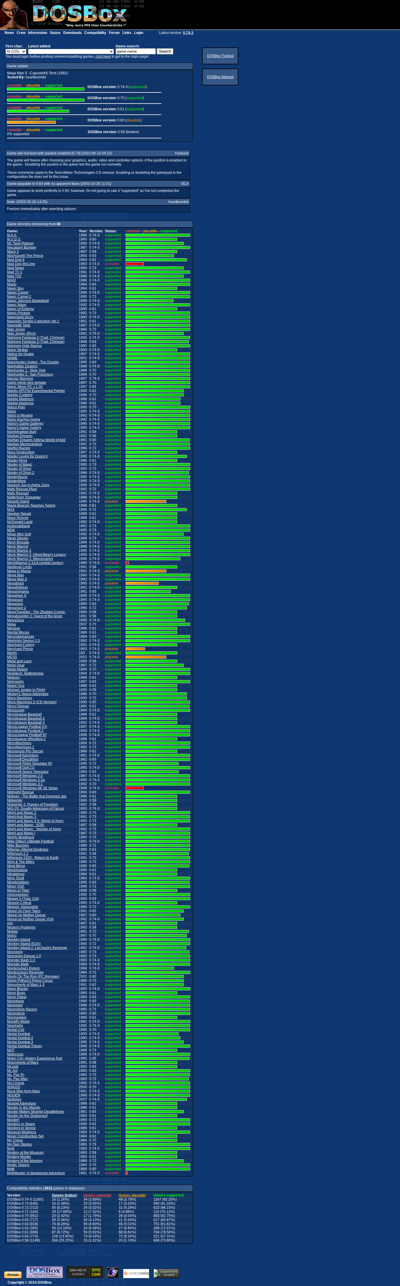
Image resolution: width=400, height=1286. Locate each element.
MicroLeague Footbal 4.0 (27, 727)
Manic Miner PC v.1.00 (25, 387)
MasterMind (16, 481)
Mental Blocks (18, 632)
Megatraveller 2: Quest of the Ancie (34, 616)
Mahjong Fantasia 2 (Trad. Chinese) (35, 338)
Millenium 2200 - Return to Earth (33, 858)
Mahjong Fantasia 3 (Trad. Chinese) (35, 342)
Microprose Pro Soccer (25, 751)
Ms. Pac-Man (17, 1079)
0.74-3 (188, 33)
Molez (12, 935)
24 (85, 1208)
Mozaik (12, 1067)
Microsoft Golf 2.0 (21, 768)
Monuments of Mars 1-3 (26, 985)
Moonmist (15, 1005)
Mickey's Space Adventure (28, 694)
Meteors (13, 677)
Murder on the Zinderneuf (27, 1116)
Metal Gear (16, 665)
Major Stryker (17, 350)
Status (55, 33)
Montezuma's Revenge (25, 972)
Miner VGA (15, 886)
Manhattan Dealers (22, 366)
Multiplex (14, 1099)
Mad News (15, 268)
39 (54, 1220)
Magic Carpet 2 (19, 297)
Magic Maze (16, 305)
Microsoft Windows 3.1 (25, 784)
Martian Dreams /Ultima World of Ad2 (36, 440)
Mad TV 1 (14, 272)
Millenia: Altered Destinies (27, 849)
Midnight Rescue (20, 792)
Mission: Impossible (22, 907)
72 (121, 1236)
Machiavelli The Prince (25, 256)
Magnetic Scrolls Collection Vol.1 (33, 321)
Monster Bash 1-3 (21, 960)
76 (54, 1224)
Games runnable (97, 1195)
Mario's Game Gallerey (25, 424)
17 (121, 1203)
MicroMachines (19, 743)
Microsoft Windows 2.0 (25, 776)
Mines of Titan (18, 890)
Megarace (15, 600)
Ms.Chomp (15, 1083)
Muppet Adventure (21, 1103)
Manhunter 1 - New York (26, 370)
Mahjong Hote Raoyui (24, 346)
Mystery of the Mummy (24, 1161)
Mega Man (15, 575)
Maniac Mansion (20, 378)
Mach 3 (13, 252)
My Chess (15, 1140)
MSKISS (13, 1087)
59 (85, 1232)
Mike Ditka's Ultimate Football (30, 841)
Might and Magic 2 (21, 813)
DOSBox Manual (220, 77)
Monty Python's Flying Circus (30, 981)
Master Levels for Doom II (27, 456)
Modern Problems (21, 927)
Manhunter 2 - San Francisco (30, 374)
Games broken (64, 1195)
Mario (11, 411)
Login (138, 33)
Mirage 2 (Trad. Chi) (23, 899)
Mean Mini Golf (19, 534)
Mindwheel (16, 874)
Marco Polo (16, 407)
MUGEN (13, 1095)
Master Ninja (17, 460)
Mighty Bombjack (20, 837)
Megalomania (18, 591)
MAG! (11, 280)
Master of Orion (19, 469)
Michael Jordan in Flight (26, 690)
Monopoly (15, 952)
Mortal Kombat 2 (20, 1038)
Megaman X (16, 596)
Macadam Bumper (21, 247)
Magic (12, 284)
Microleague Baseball (24, 714)
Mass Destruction (21, 452)
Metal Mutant (17, 669)
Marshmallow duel (21, 432)
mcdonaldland (18, 526)
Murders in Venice (21, 1128)
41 (121, 1220)
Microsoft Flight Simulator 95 (29, 763)
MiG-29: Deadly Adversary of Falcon (35, 809)
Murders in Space (21, 1124)
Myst (10, 1148)
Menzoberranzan (20, 637)
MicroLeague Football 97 (27, 735)
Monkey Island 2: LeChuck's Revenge (37, 948)
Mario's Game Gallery (24, 428)
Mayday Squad (19, 514)
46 (121, 1224)
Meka (11, 624)
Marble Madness (20, 399)
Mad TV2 (14, 276)
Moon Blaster (17, 989)
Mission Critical (19, 903)
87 (54, 1232)
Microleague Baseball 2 (26, 718)
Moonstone (16, 1013)
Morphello (15, 1026)
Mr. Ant (12, 1071)
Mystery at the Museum (25, 1153)
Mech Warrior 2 (19, 551)
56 (54, 1228)
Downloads (72, 33)
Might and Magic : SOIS (25, 825)
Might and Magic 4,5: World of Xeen (35, 821)
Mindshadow (17, 870)
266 (55, 1240)
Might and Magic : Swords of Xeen (34, 829)
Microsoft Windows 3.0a (26, 780)
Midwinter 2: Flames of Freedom (32, 804)
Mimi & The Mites (20, 862)
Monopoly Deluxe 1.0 (24, 956)
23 (85, 1203)
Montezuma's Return (23, 968)
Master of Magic (19, 465)
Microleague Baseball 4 (26, 723)
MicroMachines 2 (20, 747)
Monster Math (18, 964)
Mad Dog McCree (21, 264)
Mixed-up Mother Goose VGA (30, 919)
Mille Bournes (18, 845)
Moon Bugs (16, 993)
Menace (13, 628)
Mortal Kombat (18, 1034)
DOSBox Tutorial (220, 56)
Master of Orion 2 (20, 473)
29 (54, 1212)
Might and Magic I (21, 833)
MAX (11, 510)
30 (85, 1220)
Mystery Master (19, 1157)
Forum (114, 33)
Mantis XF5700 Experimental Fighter (36, 391)
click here (103, 56)
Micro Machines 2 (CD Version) (32, 702)
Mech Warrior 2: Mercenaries (30, 559)
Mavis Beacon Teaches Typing (31, 505)
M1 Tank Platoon (20, 243)
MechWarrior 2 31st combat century (35, 563)
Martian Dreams (20, 436)
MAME (12, 358)
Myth (11, 1169)
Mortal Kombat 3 (20, 1042)
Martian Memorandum (24, 444)
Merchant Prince (20, 649)
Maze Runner (18, 518)
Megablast (15, 583)
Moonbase (15, 1001)
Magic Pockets (18, 313)
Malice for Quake (20, 354)
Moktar (12, 931)
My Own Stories (19, 1144)
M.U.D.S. (14, 239)
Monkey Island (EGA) (24, 944)
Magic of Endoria (20, 309)
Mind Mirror (16, 866)
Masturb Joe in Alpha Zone (28, 485)
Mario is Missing (20, 415)
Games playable (132, 1195)
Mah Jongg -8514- (21, 333)
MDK (11, 530)
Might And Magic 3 (21, 817)
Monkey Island (18, 940)
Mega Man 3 (17, 579)
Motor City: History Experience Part (34, 1058)
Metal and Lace (19, 661)
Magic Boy (15, 288)
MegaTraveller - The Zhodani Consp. (36, 612)
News (9, 33)
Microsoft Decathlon (23, 759)
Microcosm (15, 710)
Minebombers (18, 882)
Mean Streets (17, 538)
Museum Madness (21, 1132)
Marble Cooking (20, 395)
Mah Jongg (16, 329)
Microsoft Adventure (22, 755)
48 (121, 1199)
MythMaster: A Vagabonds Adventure (36, 1173)
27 (121, 1228)
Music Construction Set (25, 1136)
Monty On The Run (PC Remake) (33, 976)
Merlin (12, 653)
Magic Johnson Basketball (28, 301)
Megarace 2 (16, 608)
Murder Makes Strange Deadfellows (35, 1112)
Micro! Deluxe (18, 706)
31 (121, 1208)
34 (85, 1199)
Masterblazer (17, 477)
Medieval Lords (19, 567)
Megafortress (17, 587)
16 (54, 1199)
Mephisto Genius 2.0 (23, 641)
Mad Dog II (15, 260)
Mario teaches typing (23, 419)
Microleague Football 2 (25, 731)
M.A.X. (12, 235)
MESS (12, 657)
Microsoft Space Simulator (28, 772)
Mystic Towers (18, 1165)
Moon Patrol (16, 997)
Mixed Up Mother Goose (26, 915)
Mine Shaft (15, 878)
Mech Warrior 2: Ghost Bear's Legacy (36, 555)
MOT (11, 1050)
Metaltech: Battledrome (25, 673)
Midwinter (15, 800)
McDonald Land (20, 522)
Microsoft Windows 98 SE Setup (32, 788)
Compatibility (95, 33)
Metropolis (15, 682)
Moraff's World (18, 1021)
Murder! (13, 1120)
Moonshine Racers (22, 1009)
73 (85, 1236)
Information (37, 33)
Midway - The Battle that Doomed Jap (36, 796)
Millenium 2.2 (17, 854)
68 (121, 1232)
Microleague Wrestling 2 (26, 739)
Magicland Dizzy (20, 317)
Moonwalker (17, 1017)
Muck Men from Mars (23, 1091)
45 (54, 1208)
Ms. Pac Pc (16, 1075)
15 (85, 1240)
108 (55, 1236)
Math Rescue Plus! (22, 489)
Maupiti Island (18, 501)
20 (121, 1240)
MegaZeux (15, 620)
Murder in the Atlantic (23, 1108)
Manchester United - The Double (33, 362)
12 (85, 1212)
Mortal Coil (15, 1030)
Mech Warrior (17, 546)
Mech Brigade (18, 542)
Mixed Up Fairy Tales (23, 911)
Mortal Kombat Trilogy (24, 1046)
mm (10, 923)
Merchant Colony (20, 645)
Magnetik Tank (18, 325)
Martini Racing (18, 448)
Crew (21, 33)
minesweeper (18, 895)
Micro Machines (19, 698)
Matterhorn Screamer (24, 497)
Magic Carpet (17, 292)
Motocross (15, 1054)
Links (126, 33)
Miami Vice (16, 686)
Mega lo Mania (19, 571)
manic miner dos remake (26, 383)
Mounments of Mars (22, 1062)
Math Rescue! (18, 493)
